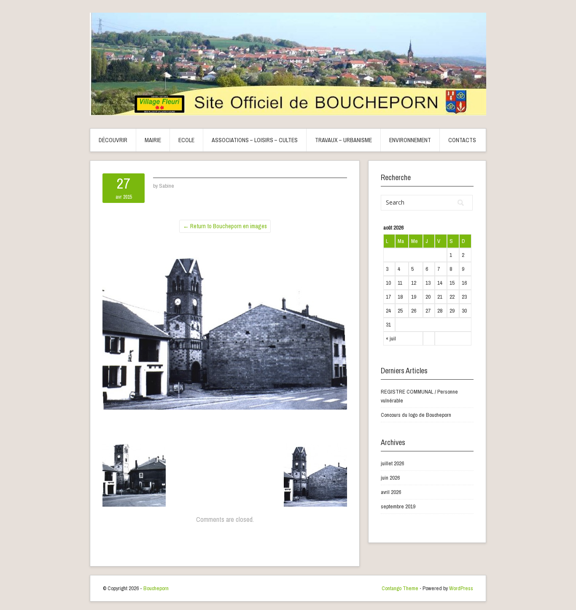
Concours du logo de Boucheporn (416, 414)
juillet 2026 (392, 463)
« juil (391, 338)
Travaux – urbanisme (343, 140)
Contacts (462, 140)
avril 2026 (391, 492)
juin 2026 (390, 477)
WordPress (461, 588)
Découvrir (113, 140)
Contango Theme (400, 588)
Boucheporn (156, 588)
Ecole (186, 140)
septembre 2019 (398, 506)
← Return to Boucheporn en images (225, 226)
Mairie (153, 140)
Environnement (410, 140)
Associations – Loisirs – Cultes (255, 140)
